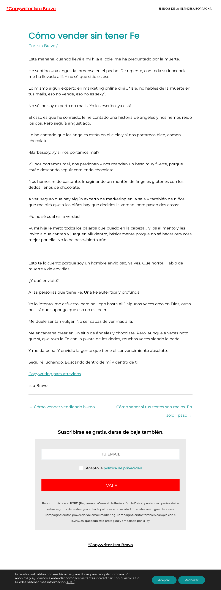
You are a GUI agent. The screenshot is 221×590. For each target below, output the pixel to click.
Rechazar (192, 580)
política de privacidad (123, 468)
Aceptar (164, 580)
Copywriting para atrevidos (54, 374)
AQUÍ (70, 582)
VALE (111, 485)
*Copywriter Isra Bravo (31, 9)
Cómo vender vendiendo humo (62, 407)
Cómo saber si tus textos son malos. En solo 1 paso (154, 408)
